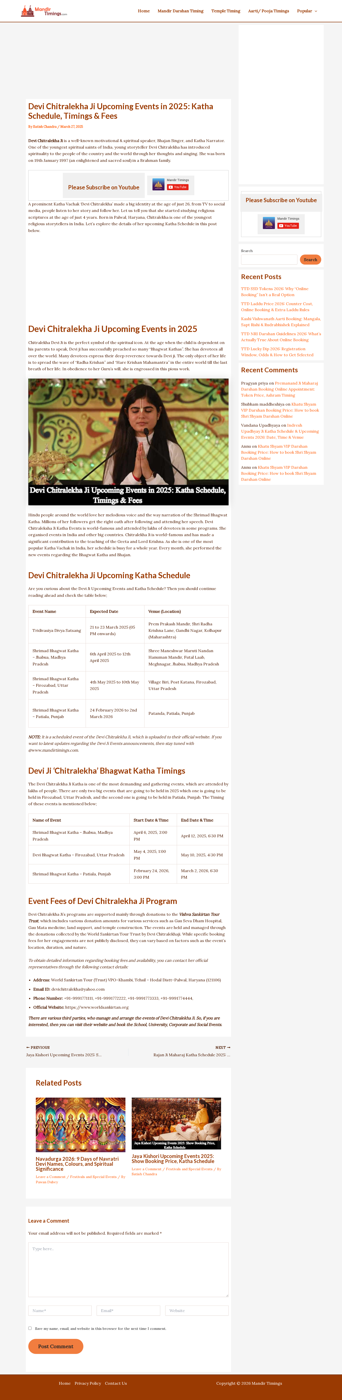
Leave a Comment (51, 1177)
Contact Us (116, 1383)
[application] (314, 11)
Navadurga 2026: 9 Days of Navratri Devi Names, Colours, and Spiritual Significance (77, 1164)
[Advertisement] (128, 62)
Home (65, 1383)
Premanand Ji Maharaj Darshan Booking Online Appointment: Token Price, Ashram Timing (279, 389)
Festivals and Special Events (93, 1177)
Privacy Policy (88, 1383)
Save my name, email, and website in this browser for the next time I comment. (100, 1328)
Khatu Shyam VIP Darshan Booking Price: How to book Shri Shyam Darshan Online (280, 410)
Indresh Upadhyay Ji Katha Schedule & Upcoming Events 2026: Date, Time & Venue (280, 431)
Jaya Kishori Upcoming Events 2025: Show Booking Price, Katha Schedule (173, 1158)
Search (247, 251)
